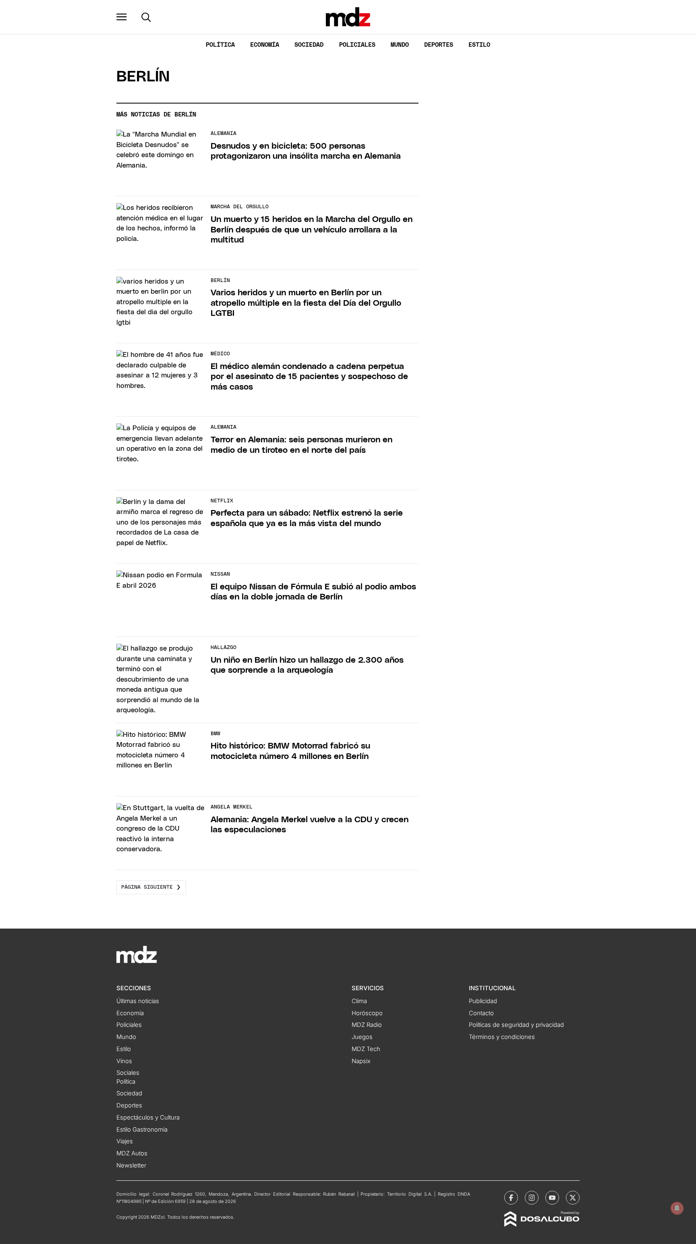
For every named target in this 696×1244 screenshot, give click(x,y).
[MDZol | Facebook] (511, 1197)
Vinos (124, 1061)
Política (220, 45)
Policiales (357, 45)
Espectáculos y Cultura (148, 1117)
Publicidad (483, 1001)
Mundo (400, 45)
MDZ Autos (131, 1153)
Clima (359, 1001)
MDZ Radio (367, 1024)
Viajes (124, 1141)
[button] (121, 17)
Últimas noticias (137, 1001)
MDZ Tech (366, 1049)
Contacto (481, 1013)
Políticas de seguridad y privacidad (516, 1024)
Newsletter (131, 1165)
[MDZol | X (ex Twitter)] (572, 1197)
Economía (264, 45)
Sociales (127, 1072)
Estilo (479, 45)
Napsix (361, 1061)
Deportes (438, 45)
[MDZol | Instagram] (531, 1197)
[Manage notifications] (677, 1208)
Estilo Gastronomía (142, 1129)
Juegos (362, 1037)
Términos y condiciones (502, 1037)
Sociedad (308, 45)
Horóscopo (367, 1013)
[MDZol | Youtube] (552, 1197)
